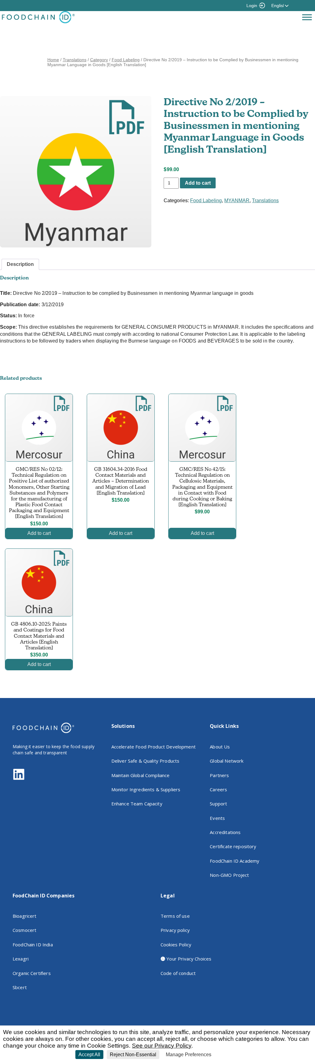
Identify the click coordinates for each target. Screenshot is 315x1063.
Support (218, 803)
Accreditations (225, 832)
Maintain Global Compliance (140, 775)
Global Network (226, 761)
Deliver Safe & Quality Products (145, 761)
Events (217, 818)
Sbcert (20, 987)
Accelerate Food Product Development (153, 747)
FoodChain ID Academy (234, 861)
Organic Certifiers (32, 973)
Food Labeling (126, 59)
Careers (218, 789)
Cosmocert (24, 930)
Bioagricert (25, 916)
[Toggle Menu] (307, 17)
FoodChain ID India (33, 944)
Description (20, 264)
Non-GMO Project (229, 875)
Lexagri (21, 959)
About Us (220, 747)
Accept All (89, 1054)
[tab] (20, 264)
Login (251, 5)
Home (53, 59)
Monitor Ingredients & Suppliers (146, 789)
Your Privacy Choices (188, 959)
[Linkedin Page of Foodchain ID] (19, 778)
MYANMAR (236, 200)
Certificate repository (233, 846)
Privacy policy (175, 930)
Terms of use (175, 916)
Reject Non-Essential (133, 1054)
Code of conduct (178, 973)
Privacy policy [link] (229, 1054)
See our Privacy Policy (161, 1045)
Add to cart (198, 183)
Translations (74, 59)
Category (99, 59)
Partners (219, 775)
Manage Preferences (188, 1054)
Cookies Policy (176, 944)
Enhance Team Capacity (136, 803)
